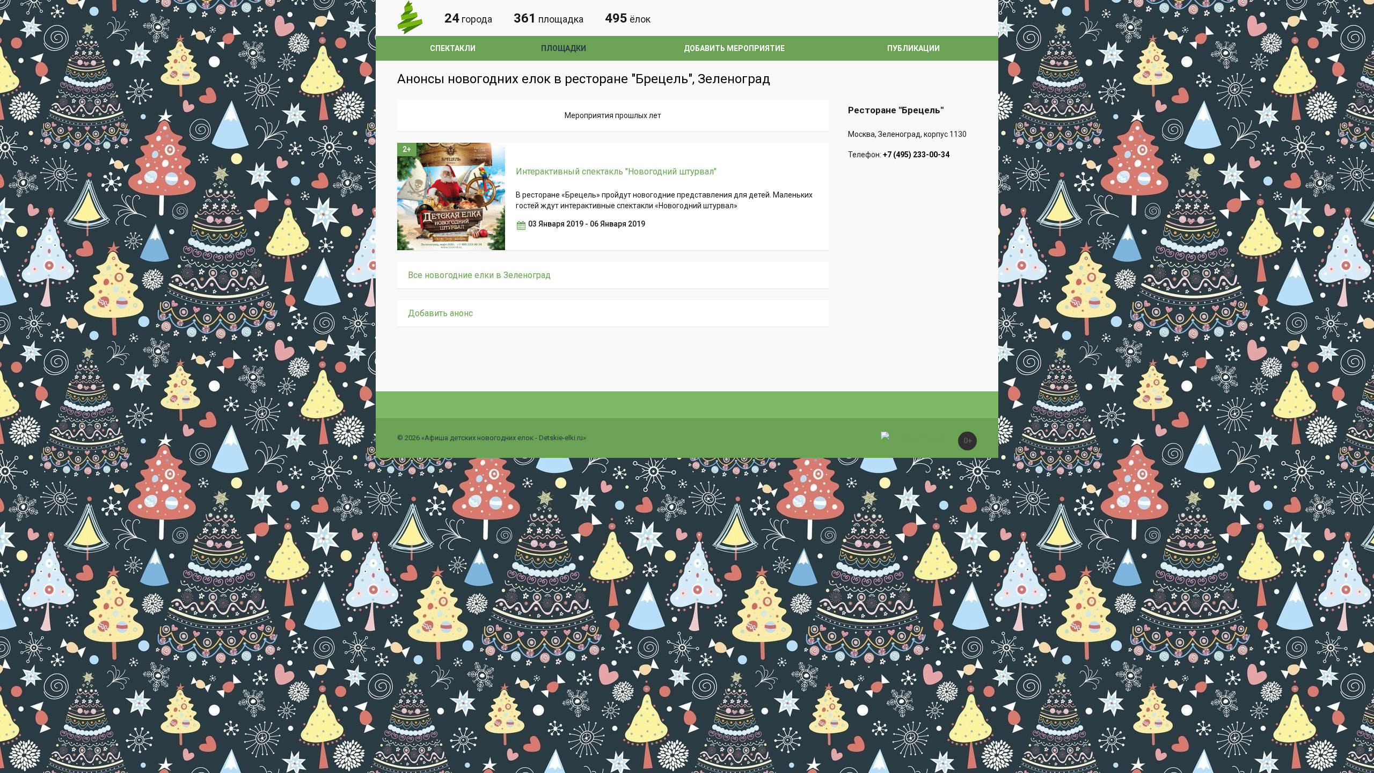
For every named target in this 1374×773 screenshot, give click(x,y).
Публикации (913, 48)
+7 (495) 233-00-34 (916, 154)
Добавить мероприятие (734, 48)
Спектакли (453, 48)
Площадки (563, 48)
